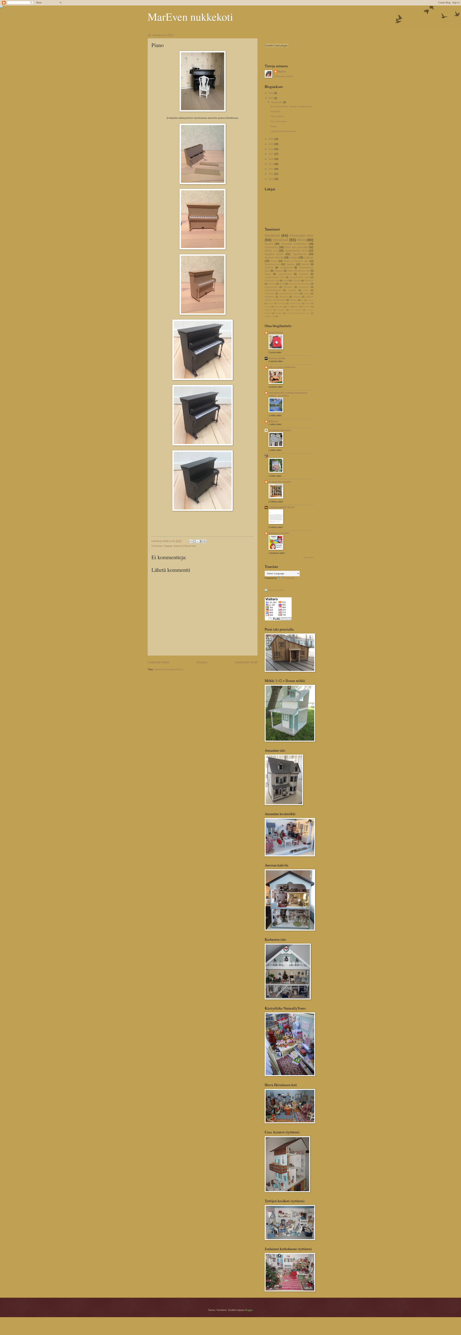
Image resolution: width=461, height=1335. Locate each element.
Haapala (168, 546)
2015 (271, 164)
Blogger (248, 1310)
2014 (271, 169)
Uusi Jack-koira (278, 121)
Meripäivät (306, 307)
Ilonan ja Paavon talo (185, 546)
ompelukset (286, 267)
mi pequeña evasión (279, 481)
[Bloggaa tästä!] (194, 541)
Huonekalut (271, 247)
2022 (271, 93)
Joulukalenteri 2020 (289, 293)
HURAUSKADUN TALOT (281, 507)
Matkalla (284, 297)
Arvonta (272, 284)
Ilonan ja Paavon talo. (299, 284)
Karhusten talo (272, 281)
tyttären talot (270, 316)
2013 (271, 174)
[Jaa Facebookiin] (201, 541)
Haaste (310, 300)
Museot (296, 297)
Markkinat (269, 297)
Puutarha (303, 274)
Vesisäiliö (275, 111)
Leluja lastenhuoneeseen (283, 131)
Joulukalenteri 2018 (300, 277)
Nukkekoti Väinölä (278, 533)
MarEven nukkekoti (190, 16)
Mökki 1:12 (271, 250)
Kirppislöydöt (271, 287)
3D (302, 300)
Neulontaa (304, 287)
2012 (271, 179)
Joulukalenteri (295, 303)
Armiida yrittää (276, 358)
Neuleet (305, 264)
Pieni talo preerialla (296, 247)
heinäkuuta (277, 102)
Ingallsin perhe (274, 254)
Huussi (271, 303)
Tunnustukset (295, 310)
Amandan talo (301, 235)
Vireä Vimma (275, 332)
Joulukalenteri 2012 (275, 277)
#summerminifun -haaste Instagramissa (291, 106)
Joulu (305, 290)
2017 (271, 154)
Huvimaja (281, 303)
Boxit (282, 284)
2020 (271, 139)
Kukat (268, 274)
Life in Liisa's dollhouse (281, 367)
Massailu (288, 287)
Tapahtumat (299, 254)
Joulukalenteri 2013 (296, 250)
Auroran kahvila (274, 257)
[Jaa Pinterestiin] (204, 541)
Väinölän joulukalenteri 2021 (298, 313)
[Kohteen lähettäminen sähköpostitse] (191, 541)
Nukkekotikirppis (273, 290)
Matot (296, 307)
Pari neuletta (277, 116)
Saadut (294, 257)
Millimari (273, 421)
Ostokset (280, 240)
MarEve (282, 71)
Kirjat (285, 281)
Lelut (289, 307)
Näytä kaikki (308, 557)
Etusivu (202, 662)
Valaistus (279, 313)
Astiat (274, 261)
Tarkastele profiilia (283, 76)
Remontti (309, 281)
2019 (271, 144)
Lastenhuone (285, 274)
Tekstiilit (269, 267)
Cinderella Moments (279, 430)
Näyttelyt (268, 310)
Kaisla (307, 293)
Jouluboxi (269, 293)
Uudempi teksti (158, 662)
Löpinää (308, 257)
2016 (271, 159)
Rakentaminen (272, 264)
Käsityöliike (278, 307)
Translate (290, 578)
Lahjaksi (296, 281)
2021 (271, 98)
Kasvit (307, 303)
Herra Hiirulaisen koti (299, 270)
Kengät (268, 307)
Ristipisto (281, 310)
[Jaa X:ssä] (198, 541)
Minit (301, 240)
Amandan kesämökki (294, 243)
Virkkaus (292, 290)
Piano (273, 126)
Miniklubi (272, 235)
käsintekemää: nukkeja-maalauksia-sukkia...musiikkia (288, 394)
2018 (271, 149)
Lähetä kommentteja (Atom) (168, 669)
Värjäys (293, 300)
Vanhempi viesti (246, 662)
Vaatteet (290, 264)
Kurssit (269, 243)
